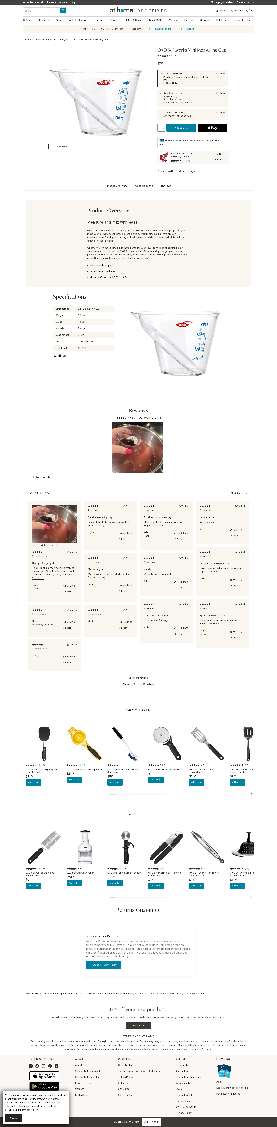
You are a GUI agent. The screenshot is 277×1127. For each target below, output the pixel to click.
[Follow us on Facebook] (31, 1066)
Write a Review (42, 493)
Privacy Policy (184, 1113)
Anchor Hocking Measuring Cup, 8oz (64, 993)
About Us (80, 1065)
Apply (219, 1081)
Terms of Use (183, 1101)
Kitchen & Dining (40, 39)
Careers (79, 1089)
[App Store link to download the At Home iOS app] (44, 1076)
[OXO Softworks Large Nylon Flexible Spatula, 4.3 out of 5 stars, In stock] (44, 743)
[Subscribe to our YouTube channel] (56, 1066)
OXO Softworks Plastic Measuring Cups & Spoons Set (175, 993)
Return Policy (125, 1077)
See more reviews (138, 678)
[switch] (166, 171)
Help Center (182, 1065)
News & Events (83, 1083)
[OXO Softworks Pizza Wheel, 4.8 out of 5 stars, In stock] (166, 743)
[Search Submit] (63, 10)
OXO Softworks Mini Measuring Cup (192, 50)
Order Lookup (125, 1065)
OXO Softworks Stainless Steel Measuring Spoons (115, 993)
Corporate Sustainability (89, 1071)
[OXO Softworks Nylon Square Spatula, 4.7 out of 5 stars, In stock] (248, 743)
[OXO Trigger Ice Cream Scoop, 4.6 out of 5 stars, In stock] (125, 847)
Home (26, 39)
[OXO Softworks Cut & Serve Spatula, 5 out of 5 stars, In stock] (207, 743)
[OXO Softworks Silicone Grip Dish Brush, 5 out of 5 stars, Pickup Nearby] (125, 743)
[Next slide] (251, 794)
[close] (65, 1096)
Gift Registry (125, 1095)
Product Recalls (185, 1095)
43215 (188, 102)
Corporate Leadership (87, 1077)
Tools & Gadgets (60, 39)
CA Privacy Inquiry (186, 1107)
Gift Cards (124, 1089)
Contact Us (182, 1071)
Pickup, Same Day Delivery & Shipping (139, 1071)
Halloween (49, 2)
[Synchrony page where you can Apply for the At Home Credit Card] (224, 1070)
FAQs (179, 1089)
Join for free (138, 1025)
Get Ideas (123, 1083)
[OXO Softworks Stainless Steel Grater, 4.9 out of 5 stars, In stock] (44, 847)
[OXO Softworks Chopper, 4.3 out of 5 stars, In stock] (85, 847)
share (60, 357)
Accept (14, 1118)
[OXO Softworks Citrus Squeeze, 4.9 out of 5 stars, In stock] (85, 743)
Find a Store (82, 1095)
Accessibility (183, 1083)
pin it (54, 357)
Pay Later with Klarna (228, 1093)
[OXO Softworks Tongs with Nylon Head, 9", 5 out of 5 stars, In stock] (207, 847)
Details (163, 144)
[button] (139, 10)
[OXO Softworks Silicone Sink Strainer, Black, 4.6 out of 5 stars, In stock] (248, 847)
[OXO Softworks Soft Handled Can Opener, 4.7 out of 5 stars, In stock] (166, 847)
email (64, 357)
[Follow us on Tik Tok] (37, 1066)
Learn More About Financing (232, 1088)
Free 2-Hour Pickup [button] (66, 2)
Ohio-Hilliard (173, 83)
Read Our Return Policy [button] (104, 965)
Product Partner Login (188, 1077)
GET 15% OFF (151, 1122)
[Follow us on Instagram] (43, 1066)
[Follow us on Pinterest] (50, 1066)
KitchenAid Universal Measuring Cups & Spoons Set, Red (181, 156)
